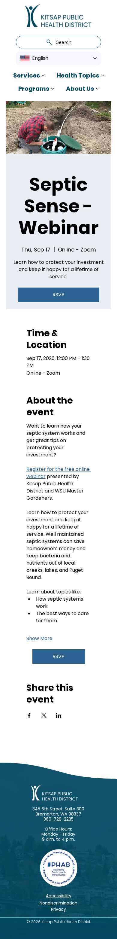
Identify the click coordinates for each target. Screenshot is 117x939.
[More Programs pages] (52, 88)
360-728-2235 (59, 819)
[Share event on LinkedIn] (59, 715)
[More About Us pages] (97, 88)
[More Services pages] (43, 75)
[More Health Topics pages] (102, 75)
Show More (39, 638)
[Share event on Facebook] (29, 715)
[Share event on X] (44, 715)
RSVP (58, 294)
